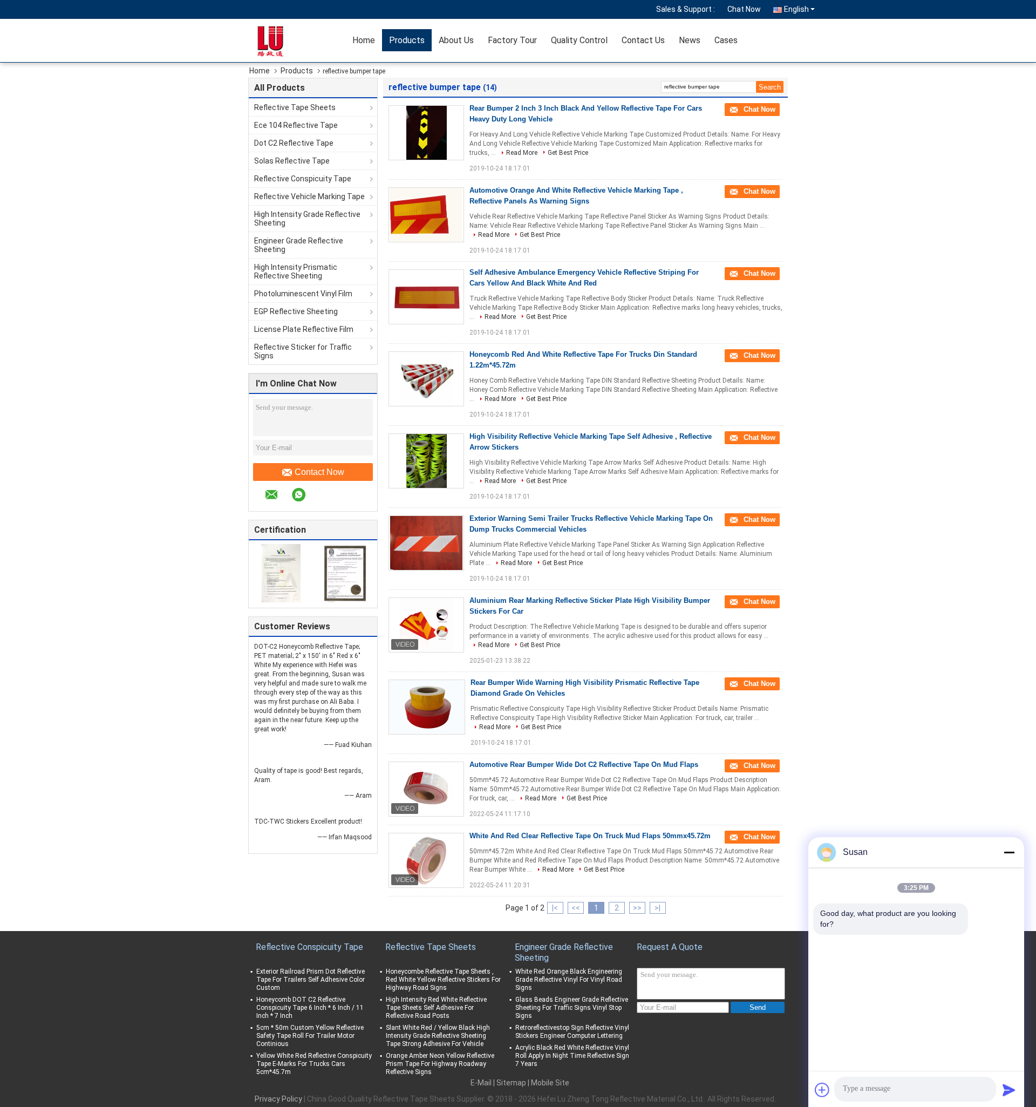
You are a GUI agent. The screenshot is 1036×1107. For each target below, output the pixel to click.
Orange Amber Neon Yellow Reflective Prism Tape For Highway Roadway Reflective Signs (440, 1064)
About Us (456, 40)
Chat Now (744, 9)
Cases (726, 40)
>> (637, 908)
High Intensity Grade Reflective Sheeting (307, 218)
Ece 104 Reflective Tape (296, 125)
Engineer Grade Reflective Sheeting (298, 245)
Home (363, 40)
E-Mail (481, 1082)
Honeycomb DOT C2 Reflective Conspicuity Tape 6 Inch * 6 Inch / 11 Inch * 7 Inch (310, 1008)
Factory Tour (512, 40)
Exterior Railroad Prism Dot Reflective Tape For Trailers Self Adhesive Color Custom (310, 979)
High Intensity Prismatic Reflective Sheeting (295, 271)
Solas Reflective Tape (292, 161)
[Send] (1009, 1090)
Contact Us (643, 40)
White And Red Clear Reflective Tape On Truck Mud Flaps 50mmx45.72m (590, 836)
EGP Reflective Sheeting (296, 311)
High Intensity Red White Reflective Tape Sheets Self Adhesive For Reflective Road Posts (436, 1008)
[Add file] (822, 1090)
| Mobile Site (548, 1082)
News (689, 40)
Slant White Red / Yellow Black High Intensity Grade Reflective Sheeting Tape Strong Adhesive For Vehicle (438, 1036)
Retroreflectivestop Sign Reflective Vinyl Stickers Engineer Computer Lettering (572, 1032)
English (796, 9)
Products (407, 40)
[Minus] (1009, 852)
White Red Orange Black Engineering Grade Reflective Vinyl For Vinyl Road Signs (568, 979)
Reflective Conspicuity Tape (302, 178)
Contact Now (319, 472)
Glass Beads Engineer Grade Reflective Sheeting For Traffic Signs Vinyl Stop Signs (571, 1008)
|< (555, 908)
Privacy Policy (278, 1099)
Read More (521, 153)
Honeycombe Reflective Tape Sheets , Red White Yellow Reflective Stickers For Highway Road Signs (443, 979)
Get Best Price (568, 153)
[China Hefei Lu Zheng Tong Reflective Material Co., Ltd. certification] (281, 572)
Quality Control (579, 40)
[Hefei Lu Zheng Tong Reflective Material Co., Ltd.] (283, 40)
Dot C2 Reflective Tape (293, 143)
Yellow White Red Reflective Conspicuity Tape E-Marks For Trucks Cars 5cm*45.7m (314, 1064)
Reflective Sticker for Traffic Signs (303, 351)
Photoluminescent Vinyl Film (303, 293)
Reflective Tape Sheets (295, 107)
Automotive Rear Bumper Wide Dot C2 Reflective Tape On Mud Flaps (583, 764)
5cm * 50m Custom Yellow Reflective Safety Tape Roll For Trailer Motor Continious (310, 1036)
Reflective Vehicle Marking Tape (309, 196)
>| (657, 908)
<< (575, 908)
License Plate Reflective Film (303, 329)
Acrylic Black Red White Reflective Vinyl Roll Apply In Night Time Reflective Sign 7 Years (572, 1056)
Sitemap (511, 1082)
